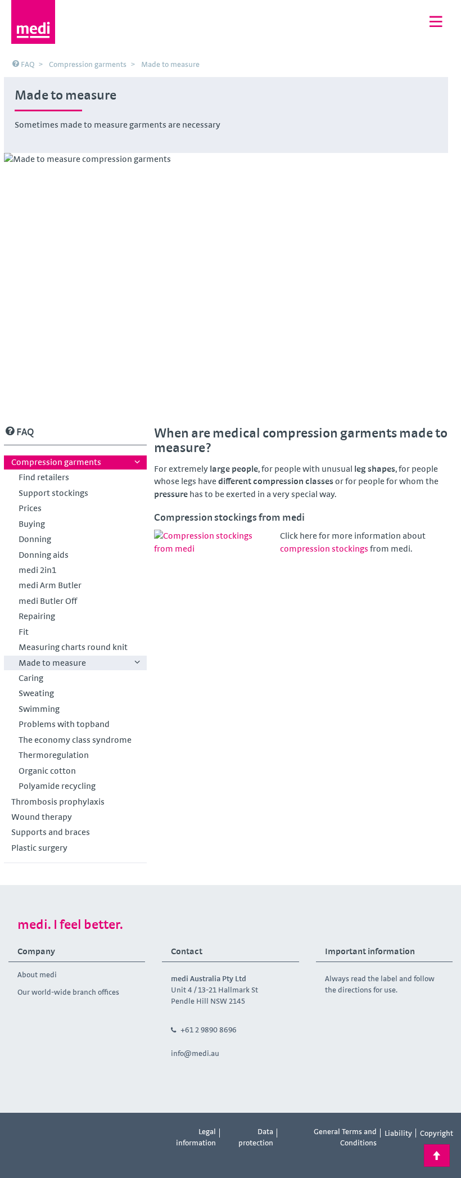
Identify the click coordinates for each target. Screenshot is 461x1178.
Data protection (255, 1137)
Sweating (36, 693)
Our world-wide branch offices (68, 991)
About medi (37, 974)
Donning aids (44, 554)
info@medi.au (195, 1053)
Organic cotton (47, 770)
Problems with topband (64, 724)
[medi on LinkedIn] (20, 1157)
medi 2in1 (37, 570)
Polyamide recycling (57, 785)
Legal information (196, 1137)
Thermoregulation (54, 755)
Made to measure (52, 662)
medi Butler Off (48, 600)
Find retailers (44, 477)
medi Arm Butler (50, 585)
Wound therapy (41, 816)
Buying (32, 523)
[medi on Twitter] (121, 1133)
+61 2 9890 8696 (208, 1029)
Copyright (436, 1133)
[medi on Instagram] (45, 1133)
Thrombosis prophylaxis (58, 801)
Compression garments (56, 462)
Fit (24, 631)
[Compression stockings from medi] (213, 563)
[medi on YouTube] (70, 1133)
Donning (35, 539)
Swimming (39, 708)
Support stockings (53, 493)
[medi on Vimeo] (96, 1133)
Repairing (37, 616)
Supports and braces (50, 832)
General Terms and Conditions (345, 1137)
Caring (31, 678)
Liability (398, 1133)
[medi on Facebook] (20, 1133)
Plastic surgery (39, 847)
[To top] (437, 1155)
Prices (30, 508)
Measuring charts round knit (73, 647)
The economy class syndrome (75, 739)
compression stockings (324, 548)
